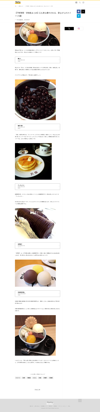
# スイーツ (18, 377)
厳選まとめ (21, 6)
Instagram (83, 2)
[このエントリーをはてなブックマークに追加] (79, 16)
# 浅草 (23, 377)
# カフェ (34, 377)
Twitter (80, 2)
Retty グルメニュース (18, 2)
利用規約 (55, 406)
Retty (69, 406)
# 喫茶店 (29, 377)
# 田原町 (51, 377)
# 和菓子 (45, 377)
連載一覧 (31, 406)
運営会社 (50, 406)
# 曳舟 (40, 377)
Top (15, 6)
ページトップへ (80, 400)
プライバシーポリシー (62, 406)
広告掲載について (44, 406)
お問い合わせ (37, 406)
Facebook (76, 2)
